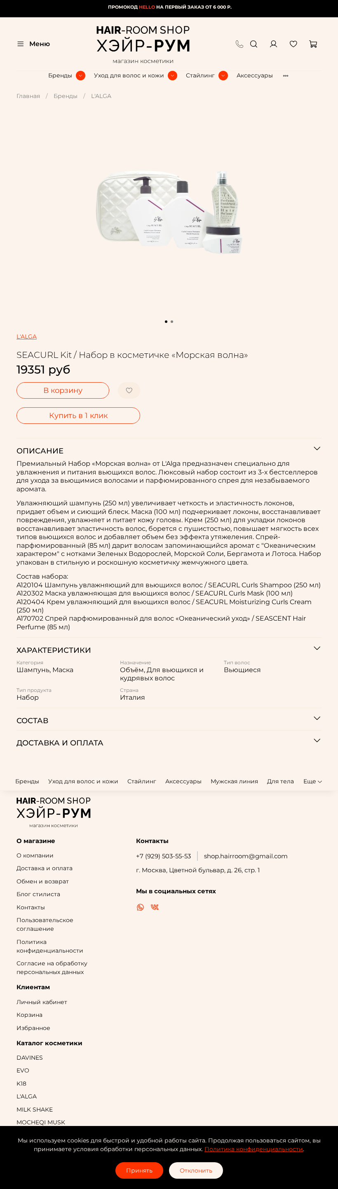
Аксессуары (255, 75)
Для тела (280, 781)
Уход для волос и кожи (129, 75)
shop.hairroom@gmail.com (246, 856)
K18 (21, 1083)
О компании (35, 855)
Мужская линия (234, 781)
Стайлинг (200, 75)
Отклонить (196, 1170)
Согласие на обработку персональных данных (51, 968)
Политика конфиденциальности (49, 946)
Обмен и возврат (42, 881)
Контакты (30, 907)
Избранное (33, 1028)
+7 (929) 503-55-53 (163, 856)
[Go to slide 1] (166, 321)
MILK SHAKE (34, 1109)
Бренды (60, 75)
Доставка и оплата (44, 868)
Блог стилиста (38, 894)
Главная (28, 96)
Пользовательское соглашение (44, 924)
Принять (139, 1170)
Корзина (29, 1014)
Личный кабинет (41, 1002)
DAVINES (29, 1057)
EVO (22, 1070)
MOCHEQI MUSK (40, 1122)
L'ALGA (101, 96)
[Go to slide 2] (172, 321)
